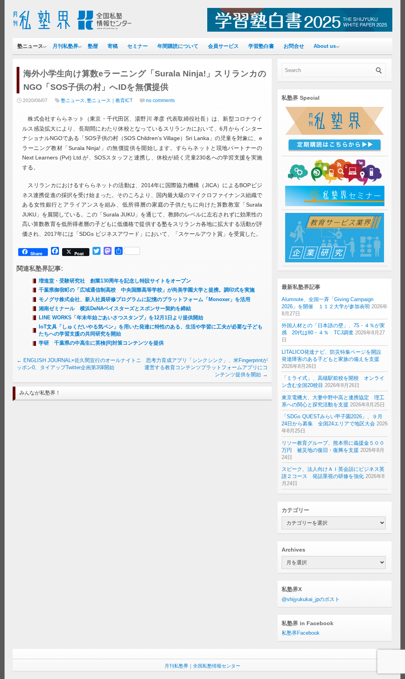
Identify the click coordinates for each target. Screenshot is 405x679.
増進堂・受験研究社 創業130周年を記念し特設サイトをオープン (115, 281)
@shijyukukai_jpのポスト (311, 599)
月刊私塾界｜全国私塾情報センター (202, 666)
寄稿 (113, 46)
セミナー (137, 46)
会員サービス (223, 46)
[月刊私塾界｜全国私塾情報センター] (72, 30)
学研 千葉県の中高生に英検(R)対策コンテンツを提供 (101, 343)
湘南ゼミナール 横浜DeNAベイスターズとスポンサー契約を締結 (115, 308)
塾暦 (93, 46)
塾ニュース (30, 46)
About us (325, 46)
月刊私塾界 (65, 46)
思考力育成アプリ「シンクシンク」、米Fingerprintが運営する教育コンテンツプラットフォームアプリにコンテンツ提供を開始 (206, 367)
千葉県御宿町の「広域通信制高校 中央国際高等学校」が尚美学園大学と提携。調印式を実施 (147, 290)
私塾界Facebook (301, 633)
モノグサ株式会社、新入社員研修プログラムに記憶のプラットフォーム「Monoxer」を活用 (144, 299)
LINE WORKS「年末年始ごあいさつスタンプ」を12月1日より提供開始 (121, 318)
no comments (160, 100)
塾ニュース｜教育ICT (109, 100)
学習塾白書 (261, 46)
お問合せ (294, 46)
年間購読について (178, 46)
